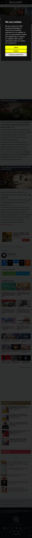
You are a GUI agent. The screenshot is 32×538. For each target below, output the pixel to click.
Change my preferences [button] (16, 54)
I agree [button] (16, 47)
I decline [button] (16, 51)
